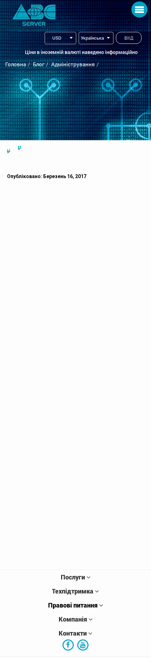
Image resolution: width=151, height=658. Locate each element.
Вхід (128, 38)
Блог (38, 64)
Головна (15, 64)
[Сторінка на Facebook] (67, 644)
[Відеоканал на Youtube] (83, 644)
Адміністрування (73, 64)
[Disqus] (75, 277)
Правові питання (73, 605)
